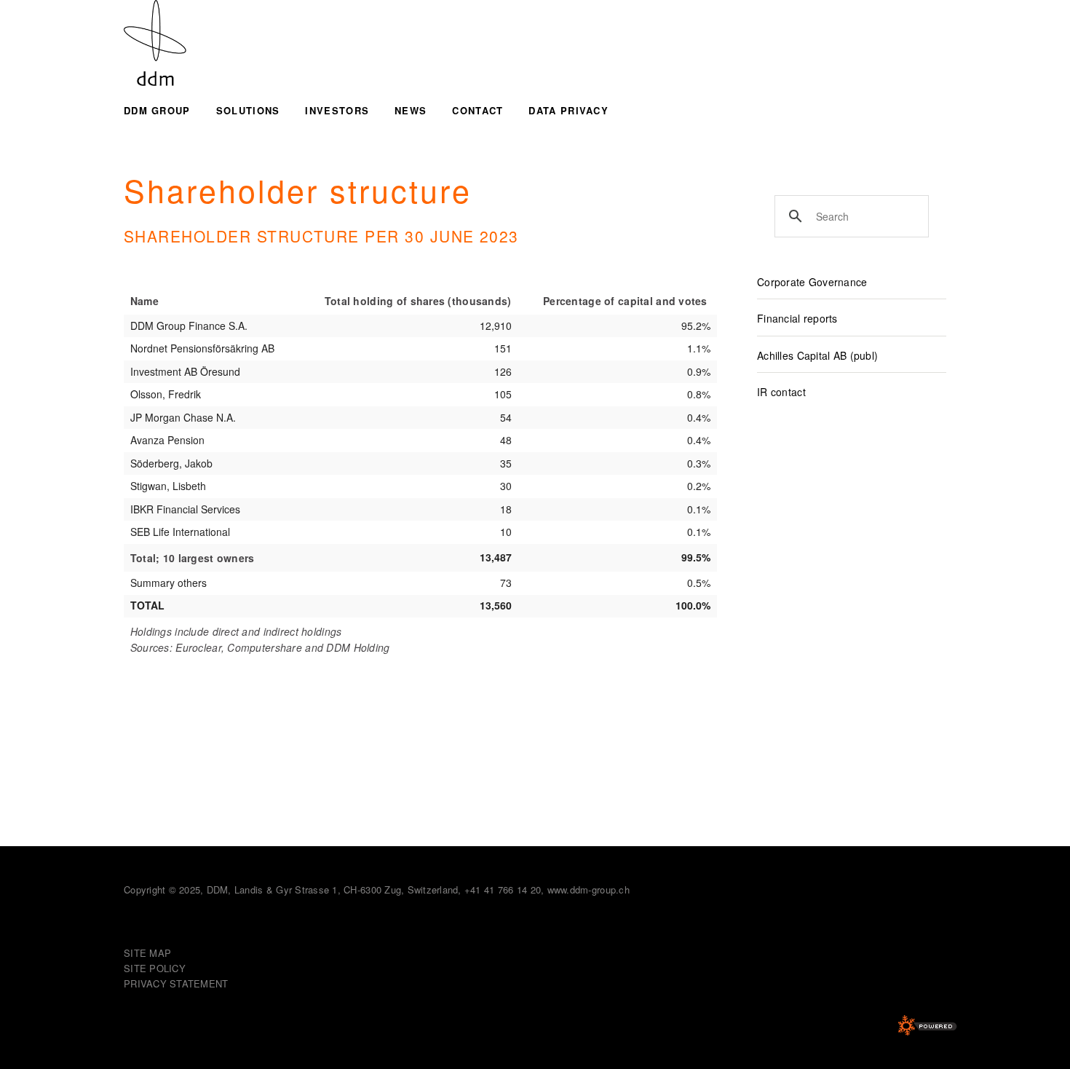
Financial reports (797, 318)
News (411, 110)
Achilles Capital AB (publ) (817, 355)
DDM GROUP (157, 110)
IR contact (781, 391)
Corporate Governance (812, 282)
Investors (337, 110)
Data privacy (568, 110)
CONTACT (477, 110)
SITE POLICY (155, 968)
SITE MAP (147, 953)
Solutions (248, 110)
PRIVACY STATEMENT (176, 983)
